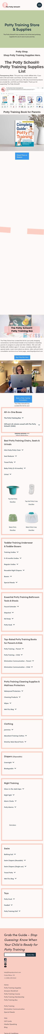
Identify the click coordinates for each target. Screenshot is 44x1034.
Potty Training (9, 1006)
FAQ (5, 1018)
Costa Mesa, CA (9, 975)
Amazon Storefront (11, 991)
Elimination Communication (14, 1009)
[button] (39, 5)
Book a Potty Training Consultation (23, 399)
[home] (17, 5)
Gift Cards (8, 1021)
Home (6, 985)
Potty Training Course (12, 994)
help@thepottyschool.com (12, 972)
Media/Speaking (10, 1024)
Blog (5, 1027)
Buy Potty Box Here (22, 357)
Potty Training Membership (14, 997)
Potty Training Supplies (12, 988)
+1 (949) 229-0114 (10, 978)
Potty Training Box (10, 1000)
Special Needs (9, 1012)
